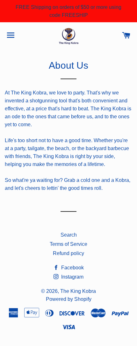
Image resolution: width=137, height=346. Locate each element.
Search (69, 235)
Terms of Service (68, 244)
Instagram (71, 277)
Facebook (72, 267)
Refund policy (68, 253)
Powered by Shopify (68, 299)
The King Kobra (78, 291)
